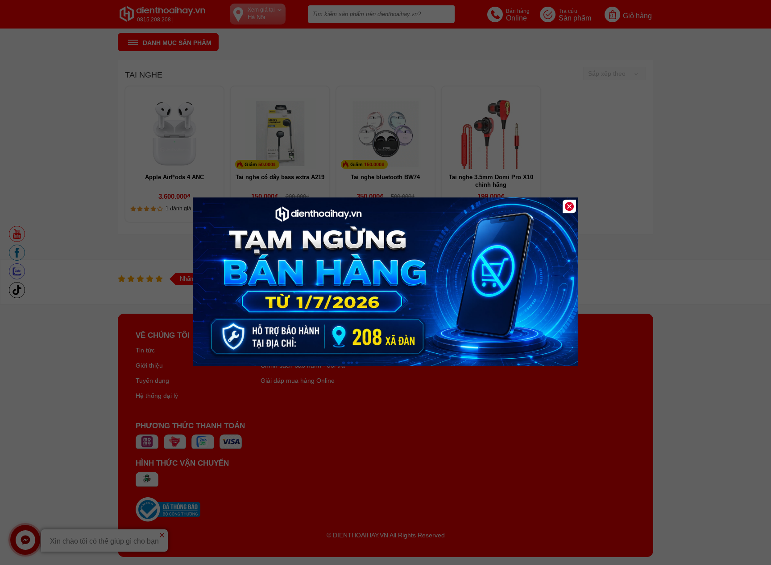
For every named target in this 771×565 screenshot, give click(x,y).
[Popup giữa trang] (385, 363)
